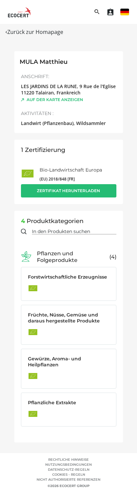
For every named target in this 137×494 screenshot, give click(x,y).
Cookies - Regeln (68, 474)
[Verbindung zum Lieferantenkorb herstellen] (110, 12)
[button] (124, 12)
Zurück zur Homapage (35, 32)
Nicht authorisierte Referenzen (68, 479)
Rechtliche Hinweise (68, 459)
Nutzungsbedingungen (68, 464)
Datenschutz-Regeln (68, 469)
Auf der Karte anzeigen (55, 99)
